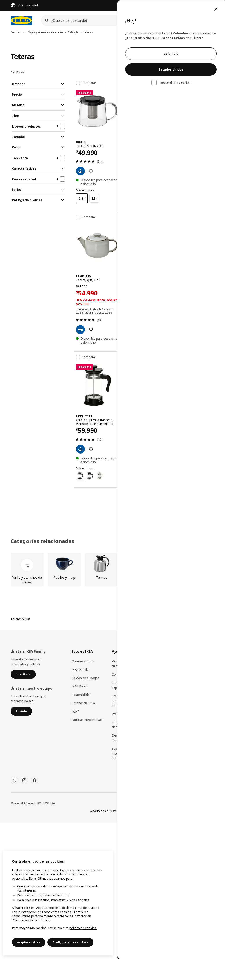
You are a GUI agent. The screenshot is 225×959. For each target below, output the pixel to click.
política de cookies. (83, 928)
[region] (58, 903)
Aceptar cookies (28, 942)
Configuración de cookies (70, 942)
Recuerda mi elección (175, 83)
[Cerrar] (215, 9)
